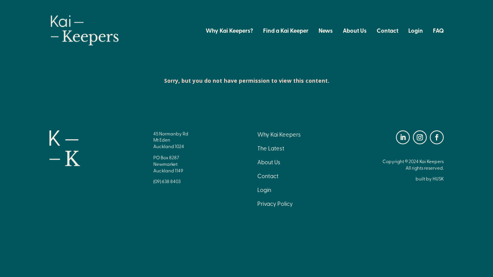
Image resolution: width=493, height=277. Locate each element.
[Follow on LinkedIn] (403, 137)
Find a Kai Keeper (286, 31)
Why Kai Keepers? (229, 31)
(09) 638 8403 (167, 181)
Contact (387, 31)
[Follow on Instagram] (420, 137)
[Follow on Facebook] (437, 137)
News (326, 31)
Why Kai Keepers (279, 134)
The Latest (270, 148)
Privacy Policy (275, 203)
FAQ (438, 31)
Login (415, 31)
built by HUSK (430, 178)
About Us (355, 31)
